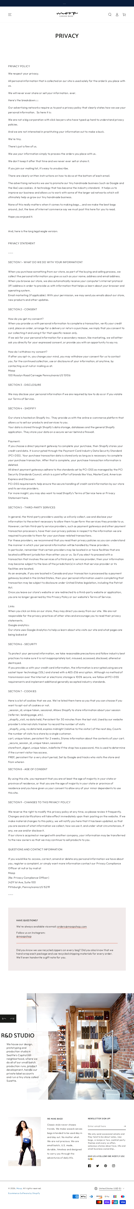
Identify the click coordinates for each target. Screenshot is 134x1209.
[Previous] (4, 1019)
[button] (109, 14)
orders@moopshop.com (72, 926)
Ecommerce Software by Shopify (24, 1193)
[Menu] (9, 14)
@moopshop (23, 936)
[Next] (12, 1019)
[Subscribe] (125, 1126)
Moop (19, 1188)
